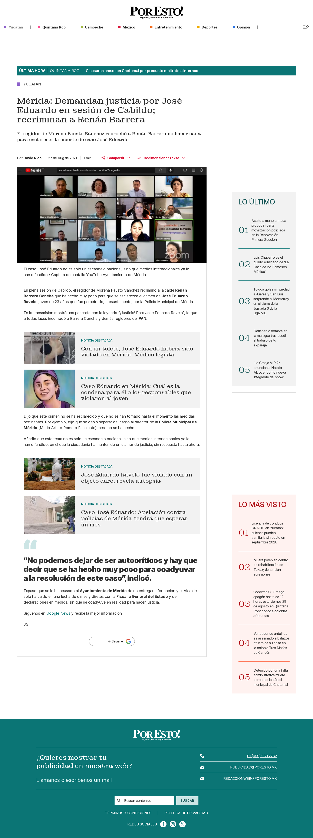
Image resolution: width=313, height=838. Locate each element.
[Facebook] (163, 824)
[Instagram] (173, 824)
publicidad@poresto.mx (253, 767)
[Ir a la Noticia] (112, 348)
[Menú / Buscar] (306, 27)
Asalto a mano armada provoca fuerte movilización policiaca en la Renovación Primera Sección (268, 230)
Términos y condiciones (128, 813)
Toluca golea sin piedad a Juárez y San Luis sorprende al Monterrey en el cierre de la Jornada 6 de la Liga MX (271, 301)
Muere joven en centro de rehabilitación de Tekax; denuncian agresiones (271, 567)
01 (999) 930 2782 (262, 756)
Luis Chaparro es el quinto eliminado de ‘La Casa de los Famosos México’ (271, 264)
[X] (182, 824)
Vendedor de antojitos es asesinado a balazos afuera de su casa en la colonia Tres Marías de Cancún (272, 643)
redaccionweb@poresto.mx (250, 778)
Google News (58, 613)
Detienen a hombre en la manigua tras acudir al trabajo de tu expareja (270, 338)
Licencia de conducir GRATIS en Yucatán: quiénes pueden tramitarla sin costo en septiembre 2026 (268, 532)
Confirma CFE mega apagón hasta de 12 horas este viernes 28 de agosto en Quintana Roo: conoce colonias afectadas (270, 604)
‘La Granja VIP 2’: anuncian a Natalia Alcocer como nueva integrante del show (270, 370)
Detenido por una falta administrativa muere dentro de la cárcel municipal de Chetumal (271, 677)
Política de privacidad (186, 813)
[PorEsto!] (156, 12)
